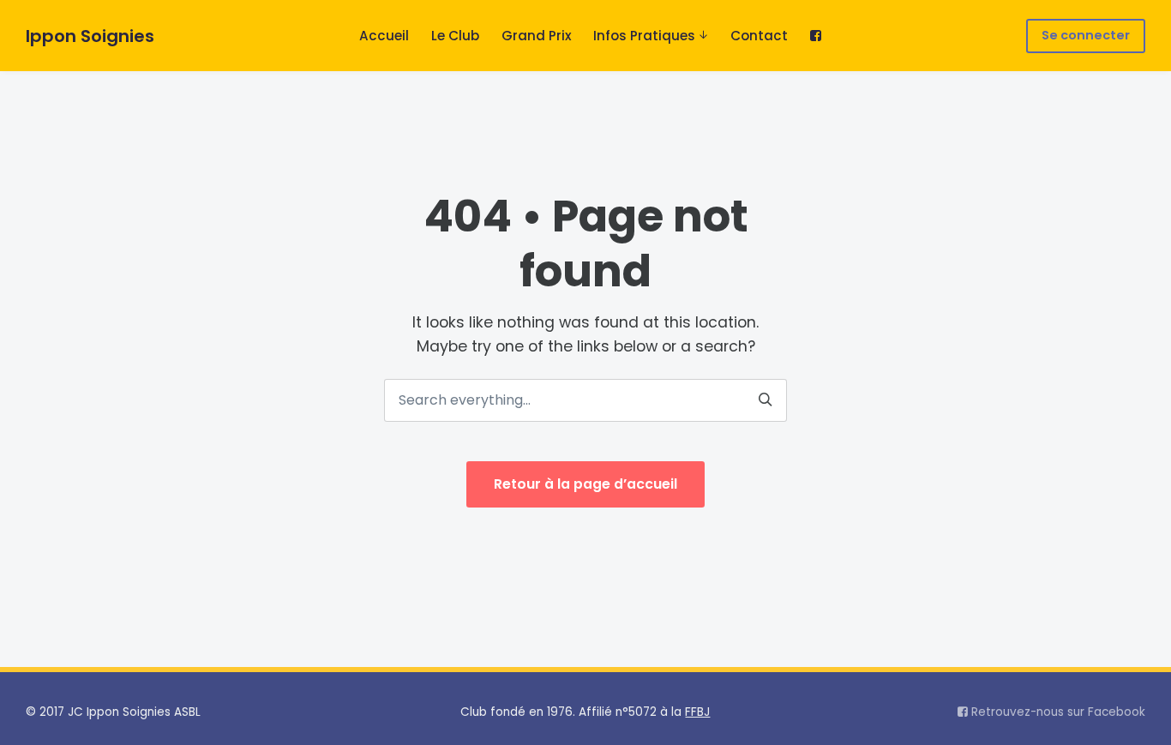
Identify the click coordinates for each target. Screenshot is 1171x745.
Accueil (384, 36)
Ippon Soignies (90, 36)
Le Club (455, 36)
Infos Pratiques (644, 36)
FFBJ (697, 712)
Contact (759, 36)
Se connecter (1086, 35)
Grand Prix (536, 36)
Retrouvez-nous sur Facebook (1056, 712)
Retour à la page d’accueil (585, 484)
